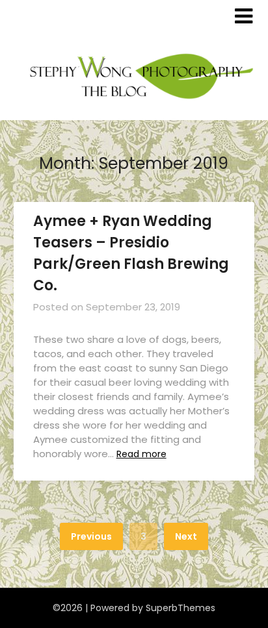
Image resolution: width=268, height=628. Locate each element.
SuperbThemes (180, 607)
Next (186, 536)
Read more (141, 453)
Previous (91, 536)
